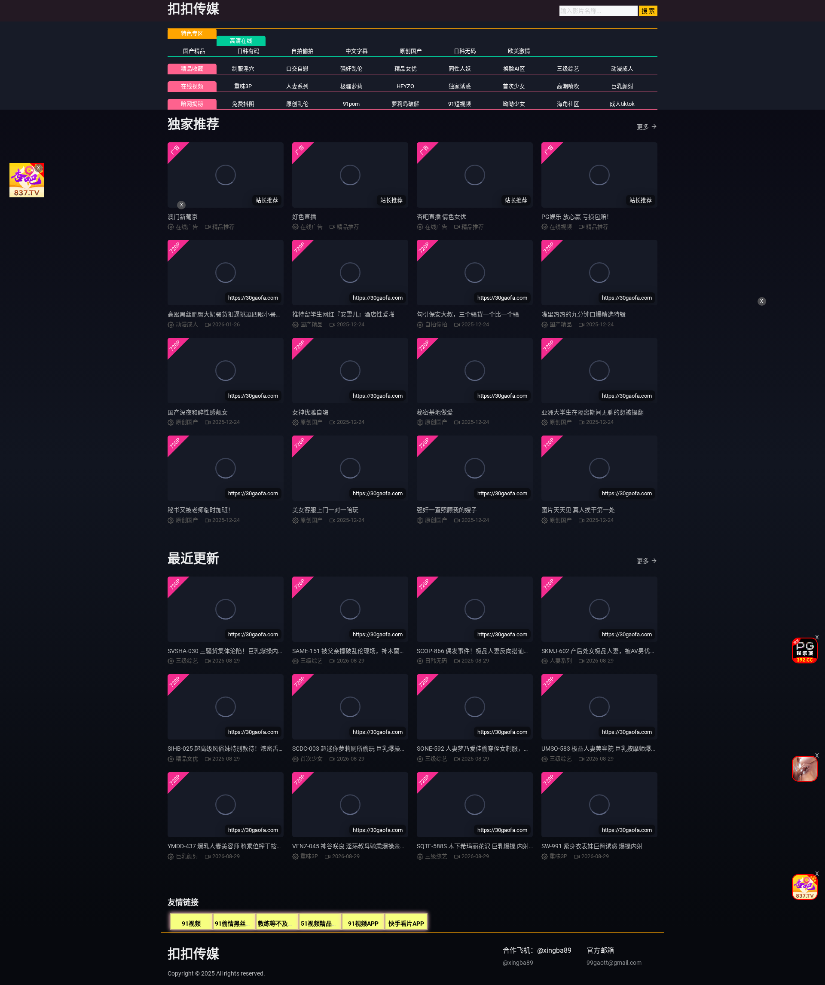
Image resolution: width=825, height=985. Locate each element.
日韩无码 (465, 51)
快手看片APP (406, 923)
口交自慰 (297, 68)
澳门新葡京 (183, 216)
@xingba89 (518, 962)
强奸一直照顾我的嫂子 (447, 509)
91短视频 (459, 104)
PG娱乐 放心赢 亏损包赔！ (576, 216)
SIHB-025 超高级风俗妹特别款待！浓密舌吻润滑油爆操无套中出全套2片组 (267, 748)
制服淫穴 (243, 68)
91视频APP (363, 923)
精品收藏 (192, 68)
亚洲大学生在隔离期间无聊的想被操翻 (592, 412)
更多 (643, 126)
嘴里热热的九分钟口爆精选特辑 (583, 314)
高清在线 (241, 40)
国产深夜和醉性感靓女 (198, 412)
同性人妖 (460, 68)
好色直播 (304, 216)
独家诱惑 (460, 86)
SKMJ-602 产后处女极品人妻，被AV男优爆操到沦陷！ (613, 650)
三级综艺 (568, 68)
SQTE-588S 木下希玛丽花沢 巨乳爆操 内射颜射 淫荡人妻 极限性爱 (504, 846)
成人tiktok (622, 104)
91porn (351, 104)
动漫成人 (622, 68)
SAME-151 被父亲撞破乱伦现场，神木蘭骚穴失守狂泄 (364, 650)
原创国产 (411, 51)
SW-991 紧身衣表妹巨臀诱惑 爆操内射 (592, 846)
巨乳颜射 (622, 86)
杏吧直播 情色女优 (441, 216)
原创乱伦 (297, 104)
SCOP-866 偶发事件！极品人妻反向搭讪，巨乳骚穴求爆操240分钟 (505, 650)
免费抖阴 (243, 104)
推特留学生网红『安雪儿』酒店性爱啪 (343, 314)
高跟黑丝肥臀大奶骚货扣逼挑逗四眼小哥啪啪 (228, 314)
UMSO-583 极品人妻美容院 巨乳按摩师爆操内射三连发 (614, 748)
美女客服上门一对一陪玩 (325, 509)
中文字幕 (356, 51)
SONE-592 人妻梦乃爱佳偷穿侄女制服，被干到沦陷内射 (491, 748)
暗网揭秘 (192, 104)
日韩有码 (248, 51)
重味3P (243, 86)
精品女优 (405, 68)
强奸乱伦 (351, 68)
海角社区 (568, 104)
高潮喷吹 (568, 86)
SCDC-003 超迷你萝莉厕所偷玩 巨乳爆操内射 (352, 748)
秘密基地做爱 (435, 412)
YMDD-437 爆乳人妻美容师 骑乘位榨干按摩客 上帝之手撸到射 (250, 846)
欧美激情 (519, 51)
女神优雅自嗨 (310, 412)
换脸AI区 (514, 68)
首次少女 (514, 86)
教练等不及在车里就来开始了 (297, 923)
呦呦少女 (514, 104)
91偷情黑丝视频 (236, 923)
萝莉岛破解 (405, 104)
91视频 (191, 923)
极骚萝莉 (351, 86)
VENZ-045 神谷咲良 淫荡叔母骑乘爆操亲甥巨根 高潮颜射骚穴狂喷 (380, 846)
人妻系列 (297, 86)
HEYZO (405, 86)
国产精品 (194, 51)
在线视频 (192, 86)
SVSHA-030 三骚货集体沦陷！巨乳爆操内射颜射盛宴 (238, 650)
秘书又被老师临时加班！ (201, 509)
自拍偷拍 (302, 51)
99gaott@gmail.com (614, 962)
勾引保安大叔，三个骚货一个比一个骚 (468, 314)
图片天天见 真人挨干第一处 (578, 509)
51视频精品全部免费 (328, 923)
